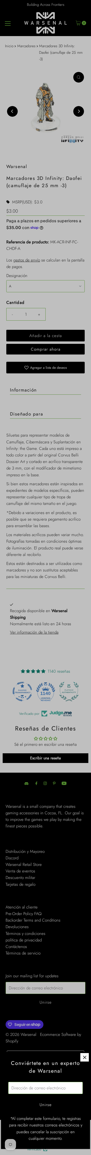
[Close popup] (84, 1057)
